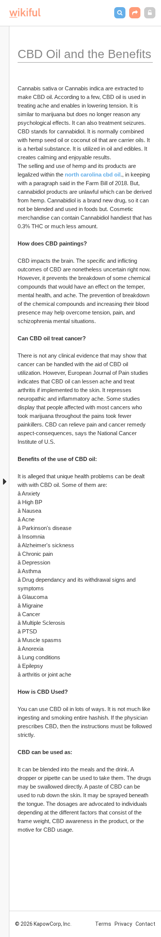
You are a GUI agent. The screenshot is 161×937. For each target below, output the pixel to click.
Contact (145, 924)
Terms (103, 924)
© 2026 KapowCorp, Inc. (43, 924)
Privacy (123, 924)
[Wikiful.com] (24, 13)
